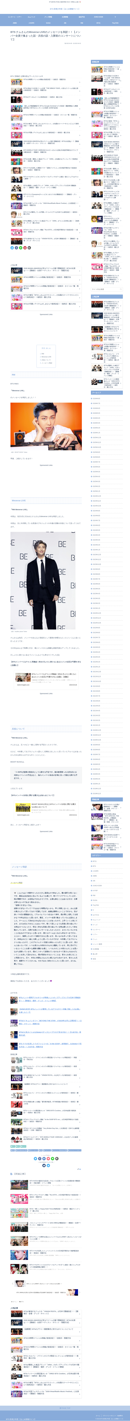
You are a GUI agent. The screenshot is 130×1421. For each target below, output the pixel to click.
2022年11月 (97, 618)
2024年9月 (96, 511)
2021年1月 (96, 725)
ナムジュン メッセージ (75, 1150)
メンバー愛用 (97, 944)
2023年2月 (96, 603)
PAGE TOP (65, 1408)
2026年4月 (96, 418)
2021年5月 (96, 706)
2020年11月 (97, 735)
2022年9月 (96, 628)
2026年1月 (96, 433)
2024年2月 (96, 545)
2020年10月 (97, 740)
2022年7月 (96, 637)
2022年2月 (96, 662)
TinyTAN (96, 905)
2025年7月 (96, 462)
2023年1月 (96, 608)
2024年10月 (97, 506)
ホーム (98, 1415)
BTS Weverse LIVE (22, 1150)
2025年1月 (96, 491)
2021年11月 (97, 676)
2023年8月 (96, 574)
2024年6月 (96, 525)
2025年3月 (96, 481)
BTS (13, 1146)
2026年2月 (96, 428)
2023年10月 (97, 564)
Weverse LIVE (46, 357)
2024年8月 (96, 515)
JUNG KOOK (97, 885)
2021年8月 (96, 691)
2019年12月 (97, 788)
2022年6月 (96, 642)
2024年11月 (97, 501)
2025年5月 (96, 471)
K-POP (95, 890)
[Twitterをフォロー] (48, 1165)
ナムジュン (48, 1150)
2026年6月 (96, 408)
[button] (121, 289)
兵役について (46, 360)
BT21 (95, 861)
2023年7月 (96, 579)
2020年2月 (96, 779)
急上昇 (24, 1146)
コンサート (96, 929)
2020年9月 (96, 745)
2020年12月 (97, 730)
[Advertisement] (46, 58)
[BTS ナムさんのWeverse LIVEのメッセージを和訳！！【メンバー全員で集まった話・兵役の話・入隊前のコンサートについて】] (44, 1158)
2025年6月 (96, 467)
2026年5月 (96, 413)
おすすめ (96, 915)
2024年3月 (96, 540)
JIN (94, 881)
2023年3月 (96, 598)
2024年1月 (96, 550)
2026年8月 (96, 398)
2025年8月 (96, 457)
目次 (43, 348)
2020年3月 (96, 774)
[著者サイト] (44, 1165)
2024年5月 (96, 530)
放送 (94, 959)
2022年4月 (96, 652)
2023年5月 (96, 589)
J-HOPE (95, 871)
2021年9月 (96, 686)
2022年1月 (96, 667)
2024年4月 (96, 535)
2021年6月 (96, 701)
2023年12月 (97, 554)
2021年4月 (96, 710)
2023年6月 (96, 584)
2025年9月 (96, 452)
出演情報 (96, 949)
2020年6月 (96, 759)
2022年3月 (96, 657)
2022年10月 (97, 623)
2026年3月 (96, 423)
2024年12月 (97, 496)
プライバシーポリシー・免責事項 (113, 1415)
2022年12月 (97, 613)
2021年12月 (97, 671)
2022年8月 (96, 632)
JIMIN (95, 876)
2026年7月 (96, 403)
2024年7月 (96, 520)
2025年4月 (96, 476)
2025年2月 (96, 486)
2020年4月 (96, 769)
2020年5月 (96, 764)
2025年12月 (97, 437)
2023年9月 (96, 569)
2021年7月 (96, 696)
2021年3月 (96, 715)
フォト (95, 939)
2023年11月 (97, 559)
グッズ (95, 925)
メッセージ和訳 (47, 363)
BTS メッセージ (33, 1150)
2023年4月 (96, 593)
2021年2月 (96, 720)
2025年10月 (97, 447)
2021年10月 (97, 681)
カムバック (96, 920)
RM (43, 354)
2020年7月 (96, 754)
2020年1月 (96, 784)
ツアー (95, 934)
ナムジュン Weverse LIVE (60, 1150)
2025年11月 (97, 442)
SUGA (95, 900)
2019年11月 (97, 793)
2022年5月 (96, 647)
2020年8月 (96, 749)
